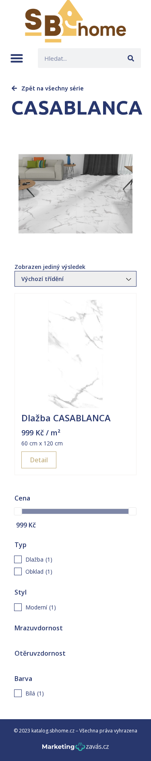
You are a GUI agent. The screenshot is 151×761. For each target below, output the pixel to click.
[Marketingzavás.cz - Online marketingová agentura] (75, 749)
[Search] (131, 58)
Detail (39, 459)
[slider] (18, 511)
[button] (16, 58)
